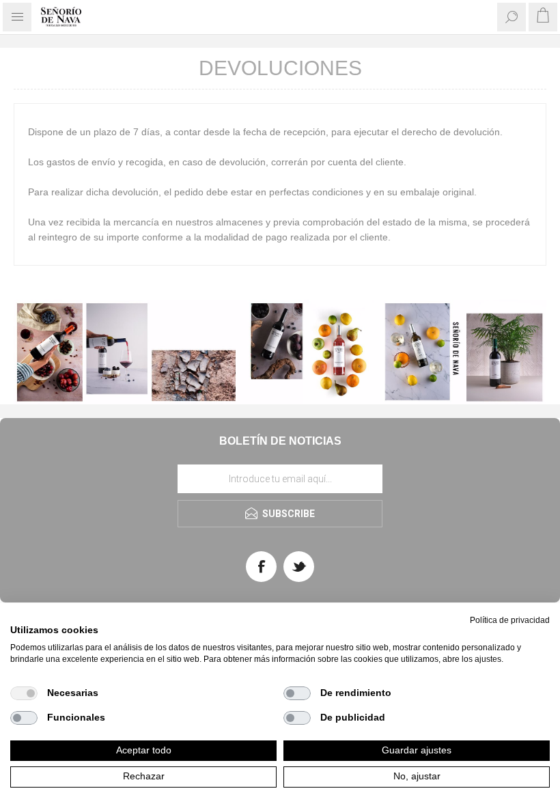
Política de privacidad (510, 620)
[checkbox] (24, 693)
